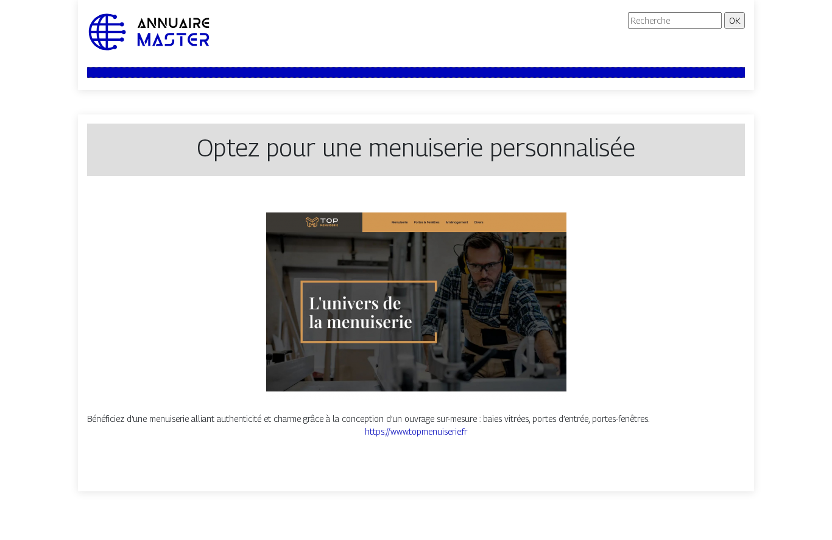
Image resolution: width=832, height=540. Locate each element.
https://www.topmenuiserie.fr (416, 431)
